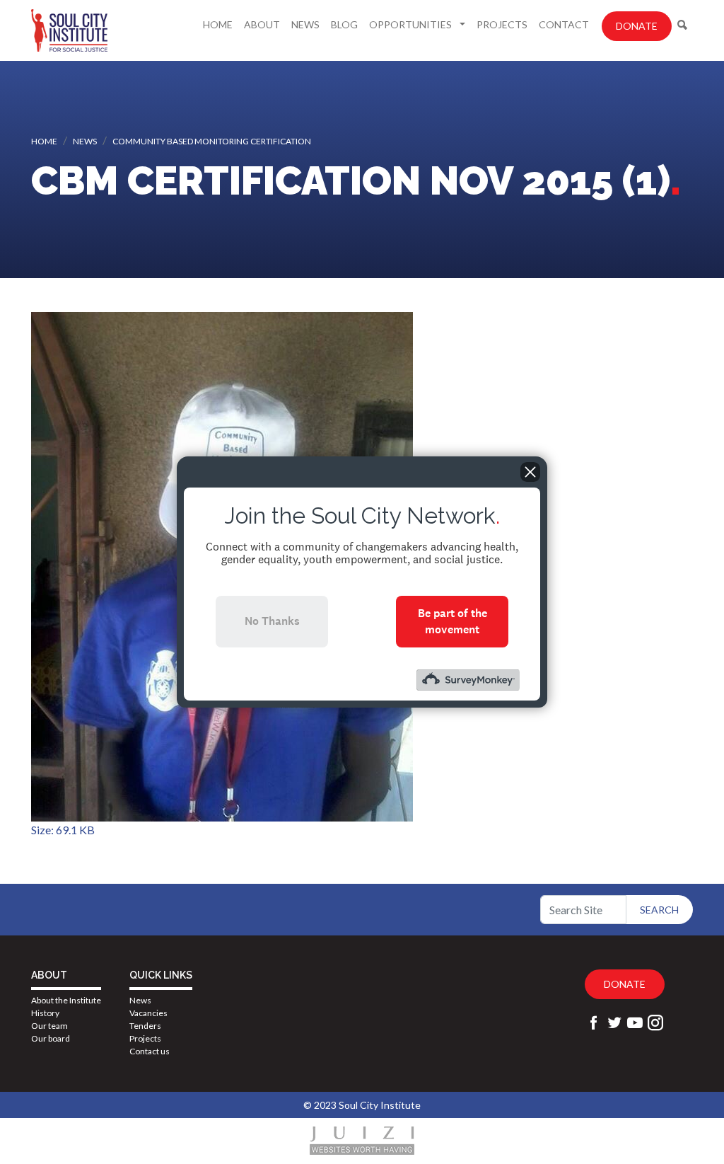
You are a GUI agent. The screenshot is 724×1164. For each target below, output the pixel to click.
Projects (502, 24)
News (305, 24)
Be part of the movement (452, 621)
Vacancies (148, 1013)
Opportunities (411, 24)
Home (218, 24)
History (45, 1013)
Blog (344, 24)
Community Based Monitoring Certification (211, 141)
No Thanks (272, 620)
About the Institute (66, 1000)
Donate (637, 26)
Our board (50, 1038)
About (262, 24)
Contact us (149, 1051)
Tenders (145, 1025)
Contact (564, 24)
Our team (49, 1025)
